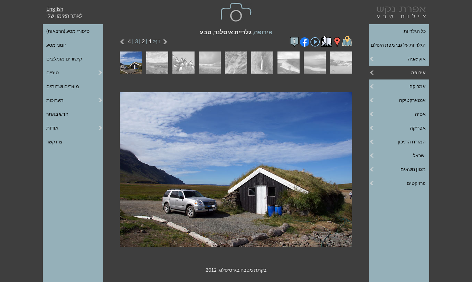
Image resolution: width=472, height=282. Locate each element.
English (54, 9)
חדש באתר (57, 114)
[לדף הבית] (399, 11)
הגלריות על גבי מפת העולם (398, 45)
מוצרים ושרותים (62, 86)
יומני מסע (56, 45)
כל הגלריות (415, 31)
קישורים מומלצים (64, 59)
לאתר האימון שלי (64, 15)
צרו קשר (54, 141)
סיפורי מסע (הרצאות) (67, 31)
